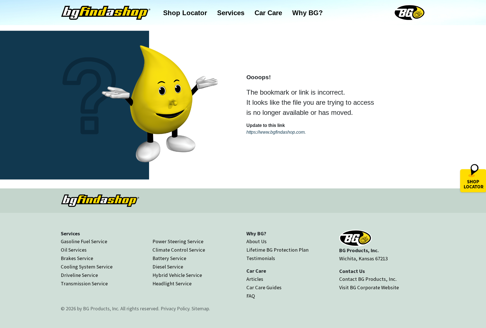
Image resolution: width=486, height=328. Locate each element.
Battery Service (169, 258)
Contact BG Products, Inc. (368, 279)
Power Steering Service (177, 241)
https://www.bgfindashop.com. (276, 132)
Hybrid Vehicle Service (177, 275)
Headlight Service (172, 283)
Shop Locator (185, 13)
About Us (256, 241)
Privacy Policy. (175, 308)
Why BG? (307, 13)
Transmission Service (84, 283)
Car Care (268, 13)
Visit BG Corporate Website (369, 287)
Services (230, 13)
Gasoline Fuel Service (84, 241)
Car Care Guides (264, 287)
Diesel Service (167, 266)
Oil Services (74, 250)
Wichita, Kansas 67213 (363, 258)
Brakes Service (77, 258)
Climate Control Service (178, 250)
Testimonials (260, 258)
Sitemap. (201, 308)
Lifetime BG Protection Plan (277, 250)
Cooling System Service (86, 266)
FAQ (250, 296)
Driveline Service (79, 275)
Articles (254, 279)
